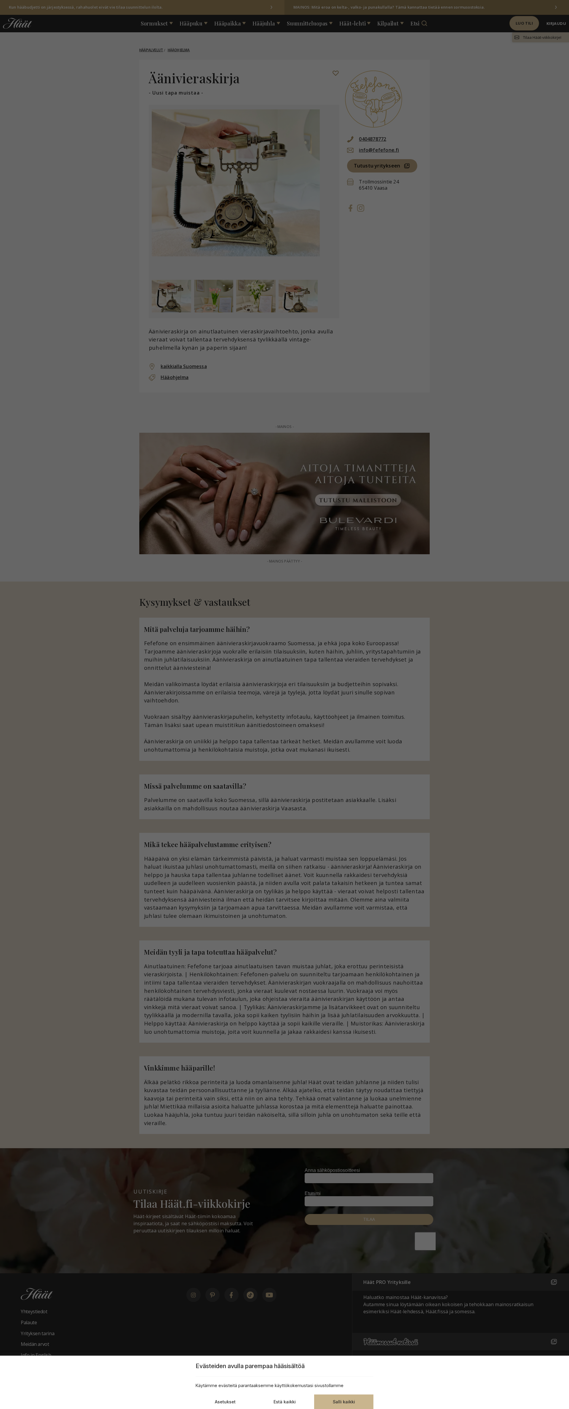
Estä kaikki (285, 1401)
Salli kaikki (344, 1401)
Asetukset (225, 1401)
